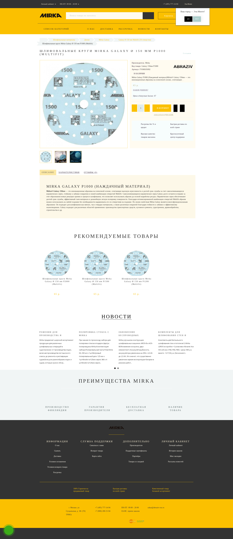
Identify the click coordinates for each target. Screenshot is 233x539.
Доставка (106, 29)
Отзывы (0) (90, 172)
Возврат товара (97, 451)
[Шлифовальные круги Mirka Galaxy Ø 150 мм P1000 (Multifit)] (46, 157)
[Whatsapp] (146, 510)
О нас (91, 29)
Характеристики (69, 172)
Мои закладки (175, 456)
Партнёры (136, 456)
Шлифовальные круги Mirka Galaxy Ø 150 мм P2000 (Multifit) (57, 281)
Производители (136, 445)
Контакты (162, 29)
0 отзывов (187, 53)
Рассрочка (126, 29)
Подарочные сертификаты (136, 451)
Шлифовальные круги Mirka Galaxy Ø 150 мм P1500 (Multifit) (97, 281)
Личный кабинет (176, 445)
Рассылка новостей (175, 462)
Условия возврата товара (57, 467)
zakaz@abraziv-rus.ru (156, 508)
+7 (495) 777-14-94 (102, 508)
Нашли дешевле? (140, 90)
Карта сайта (97, 456)
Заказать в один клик (163, 115)
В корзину (162, 108)
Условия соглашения (57, 462)
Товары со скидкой (136, 462)
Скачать (57, 451)
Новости (144, 29)
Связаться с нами (97, 445)
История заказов (175, 451)
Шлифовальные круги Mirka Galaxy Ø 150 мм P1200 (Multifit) (136, 281)
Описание (48, 172)
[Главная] (43, 40)
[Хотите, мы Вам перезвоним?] (9, 530)
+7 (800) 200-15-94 (102, 511)
